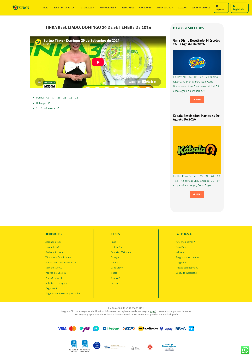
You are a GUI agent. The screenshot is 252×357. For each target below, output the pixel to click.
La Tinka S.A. (184, 234)
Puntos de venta (54, 278)
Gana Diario (117, 268)
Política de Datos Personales (60, 262)
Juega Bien (181, 262)
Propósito (181, 247)
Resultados (128, 8)
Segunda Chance (201, 8)
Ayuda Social (164, 8)
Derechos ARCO (53, 268)
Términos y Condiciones (58, 257)
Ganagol (115, 257)
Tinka (113, 242)
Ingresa (220, 9)
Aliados (182, 8)
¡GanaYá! (115, 278)
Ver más (197, 99)
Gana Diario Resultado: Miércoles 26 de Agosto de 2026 (196, 42)
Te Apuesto (117, 247)
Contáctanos (52, 247)
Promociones (106, 8)
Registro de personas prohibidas (62, 293)
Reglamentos (52, 288)
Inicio (45, 8)
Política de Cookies (55, 273)
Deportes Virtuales (121, 252)
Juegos (115, 234)
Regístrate (238, 9)
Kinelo (114, 273)
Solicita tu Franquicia (56, 283)
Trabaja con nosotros (187, 268)
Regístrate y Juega (63, 8)
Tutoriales (86, 8)
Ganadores (145, 8)
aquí (152, 311)
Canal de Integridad (186, 273)
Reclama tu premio (55, 252)
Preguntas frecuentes (187, 257)
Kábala (114, 262)
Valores (180, 252)
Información (53, 234)
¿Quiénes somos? (185, 242)
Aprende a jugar (53, 242)
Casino (114, 283)
